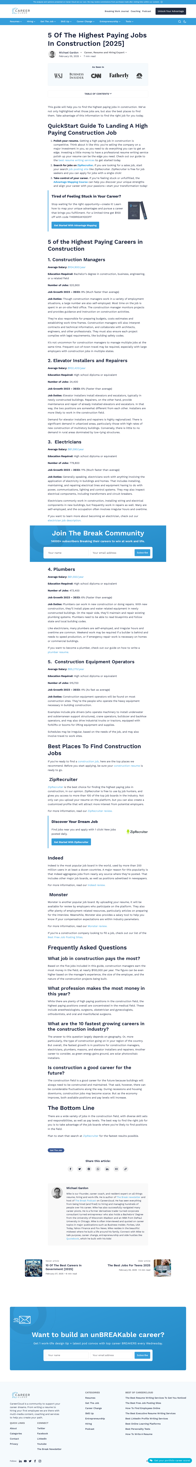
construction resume (127, 765)
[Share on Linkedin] (107, 1169)
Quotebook (72, 1238)
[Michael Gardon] (52, 54)
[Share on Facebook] (70, 1169)
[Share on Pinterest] (89, 1169)
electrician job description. (64, 520)
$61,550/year (76, 576)
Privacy (14, 1444)
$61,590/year (76, 449)
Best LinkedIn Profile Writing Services (146, 1418)
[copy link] (125, 1169)
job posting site (78, 169)
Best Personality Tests (137, 1429)
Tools (128, 21)
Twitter (41, 1428)
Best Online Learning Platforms (143, 1423)
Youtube (41, 1444)
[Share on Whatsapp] (98, 1169)
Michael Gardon (68, 52)
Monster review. (97, 926)
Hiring (30, 21)
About (13, 1428)
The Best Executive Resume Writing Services (150, 1413)
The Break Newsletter (49, 1449)
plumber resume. (58, 652)
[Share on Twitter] (80, 1169)
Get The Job (47, 21)
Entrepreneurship (109, 21)
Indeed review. (96, 885)
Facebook (42, 1433)
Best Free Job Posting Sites (65, 937)
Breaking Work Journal (117, 11)
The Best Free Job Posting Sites (143, 1403)
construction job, (88, 761)
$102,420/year (77, 368)
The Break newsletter (128, 1197)
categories (16, 1433)
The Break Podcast (85, 1200)
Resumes (15, 21)
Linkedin (42, 1438)
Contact (14, 1438)
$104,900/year (77, 267)
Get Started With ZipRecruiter (71, 842)
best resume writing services (76, 160)
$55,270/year (76, 669)
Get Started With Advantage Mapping (75, 225)
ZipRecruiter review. (100, 810)
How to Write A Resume (138, 1434)
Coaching (135, 11)
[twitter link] (20, 1461)
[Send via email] (116, 1169)
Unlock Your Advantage (171, 11)
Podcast (146, 11)
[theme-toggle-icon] (185, 21)
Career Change (84, 21)
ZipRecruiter (85, 165)
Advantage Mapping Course (71, 181)
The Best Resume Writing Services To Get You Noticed (155, 1397)
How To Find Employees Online (142, 1408)
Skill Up (65, 21)
